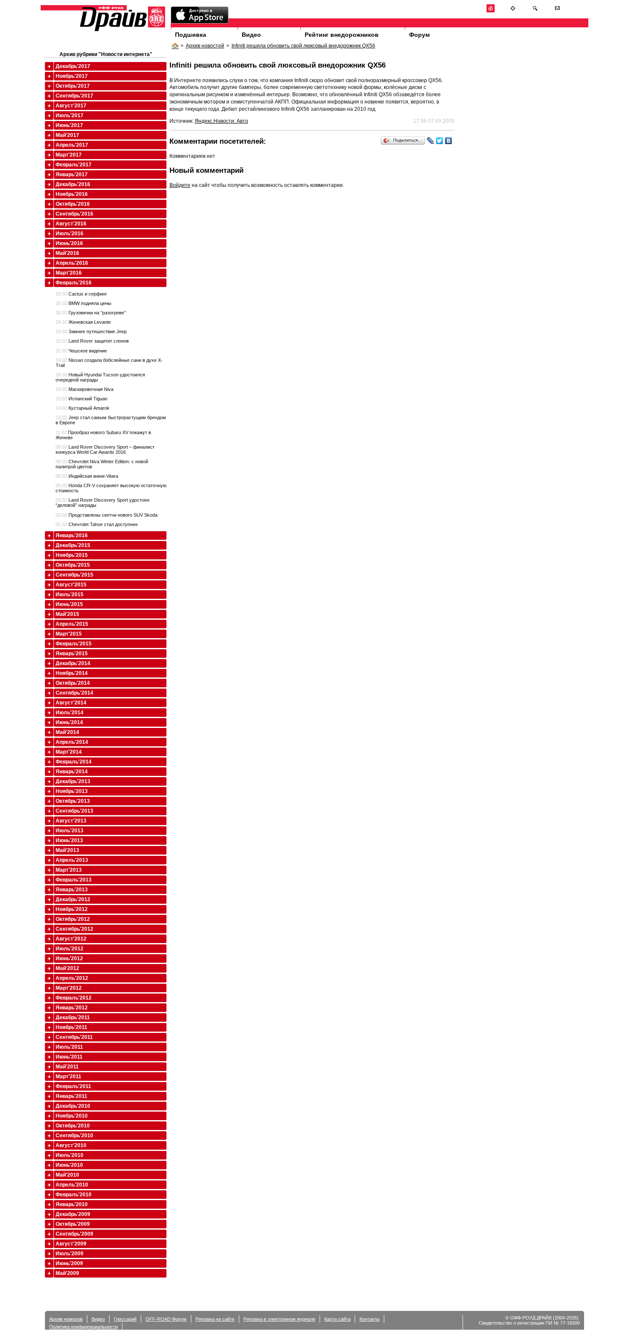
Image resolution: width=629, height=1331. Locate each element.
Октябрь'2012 (73, 919)
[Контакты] (557, 11)
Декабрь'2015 (73, 545)
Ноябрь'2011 (71, 1027)
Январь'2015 (72, 654)
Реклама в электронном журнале (279, 1319)
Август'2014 (71, 703)
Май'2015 (67, 614)
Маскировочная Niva (84, 389)
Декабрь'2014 (73, 663)
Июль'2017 (69, 115)
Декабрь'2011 (73, 1017)
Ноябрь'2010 (72, 1116)
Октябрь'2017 (73, 86)
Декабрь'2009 (73, 1214)
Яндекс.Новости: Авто (221, 121)
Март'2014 (69, 752)
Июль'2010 (69, 1155)
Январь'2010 (72, 1204)
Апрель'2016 (72, 263)
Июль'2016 (69, 234)
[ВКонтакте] (448, 140)
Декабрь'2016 (73, 184)
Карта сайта (337, 1319)
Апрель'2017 (72, 145)
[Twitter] (439, 140)
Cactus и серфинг (81, 293)
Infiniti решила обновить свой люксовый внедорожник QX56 (303, 46)
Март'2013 (69, 870)
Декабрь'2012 (73, 899)
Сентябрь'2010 (74, 1136)
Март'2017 (69, 155)
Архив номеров (66, 1319)
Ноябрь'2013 (72, 791)
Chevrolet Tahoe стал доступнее (97, 524)
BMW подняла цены (83, 303)
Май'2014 (67, 732)
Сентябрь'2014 (74, 693)
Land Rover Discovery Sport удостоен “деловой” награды (102, 502)
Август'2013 (71, 821)
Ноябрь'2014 (72, 673)
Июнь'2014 (69, 722)
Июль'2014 (69, 713)
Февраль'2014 (74, 762)
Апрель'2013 (72, 860)
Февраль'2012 (74, 998)
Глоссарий (125, 1319)
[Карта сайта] (513, 11)
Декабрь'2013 (73, 781)
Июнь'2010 (69, 1165)
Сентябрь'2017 (74, 96)
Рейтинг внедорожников (342, 34)
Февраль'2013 (74, 880)
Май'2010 (67, 1175)
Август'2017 (71, 106)
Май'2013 (67, 850)
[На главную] (491, 11)
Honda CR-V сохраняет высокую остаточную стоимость (111, 488)
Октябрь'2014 (73, 683)
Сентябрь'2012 (74, 929)
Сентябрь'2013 (74, 811)
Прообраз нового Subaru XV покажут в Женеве (103, 435)
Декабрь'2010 (73, 1106)
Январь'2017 (72, 174)
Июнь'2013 (69, 840)
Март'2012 (69, 988)
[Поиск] (535, 11)
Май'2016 (67, 253)
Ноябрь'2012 (72, 909)
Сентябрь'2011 (74, 1037)
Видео (251, 34)
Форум (419, 34)
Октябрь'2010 (73, 1126)
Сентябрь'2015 (74, 575)
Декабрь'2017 (73, 66)
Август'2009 (71, 1244)
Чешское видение (81, 350)
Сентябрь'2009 (74, 1234)
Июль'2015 (69, 594)
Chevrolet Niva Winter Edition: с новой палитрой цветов (102, 464)
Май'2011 (67, 1067)
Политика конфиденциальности (83, 1326)
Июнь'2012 (69, 958)
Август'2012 (71, 939)
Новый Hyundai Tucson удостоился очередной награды (100, 377)
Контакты (369, 1319)
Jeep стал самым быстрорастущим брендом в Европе (111, 420)
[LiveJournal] (430, 140)
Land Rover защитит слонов (92, 340)
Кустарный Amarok (83, 408)
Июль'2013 (69, 831)
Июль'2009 (69, 1254)
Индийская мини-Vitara (87, 476)
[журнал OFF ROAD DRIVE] (121, 30)
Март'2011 (68, 1077)
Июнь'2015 (69, 604)
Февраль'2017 (74, 165)
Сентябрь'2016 (74, 214)
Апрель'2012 (72, 978)
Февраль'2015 (74, 644)
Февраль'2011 (73, 1086)
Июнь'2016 (69, 243)
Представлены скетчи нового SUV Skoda (106, 515)
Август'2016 (71, 224)
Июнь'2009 (69, 1263)
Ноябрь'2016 (72, 194)
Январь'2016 (72, 535)
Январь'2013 (72, 890)
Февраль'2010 (74, 1195)
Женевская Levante (83, 322)
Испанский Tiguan (81, 398)
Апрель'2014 (72, 742)
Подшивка (190, 34)
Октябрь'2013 (73, 801)
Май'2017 (67, 135)
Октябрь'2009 (73, 1224)
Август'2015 (71, 585)
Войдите (179, 185)
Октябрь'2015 (73, 565)
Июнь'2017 (69, 125)
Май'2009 (67, 1273)
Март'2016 (69, 273)
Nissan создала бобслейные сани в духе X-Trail (109, 363)
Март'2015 (69, 634)
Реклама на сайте (215, 1319)
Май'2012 (67, 968)
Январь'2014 (72, 772)
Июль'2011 (69, 1047)
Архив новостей (205, 46)
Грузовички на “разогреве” (91, 312)
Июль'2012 (69, 949)
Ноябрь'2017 (72, 76)
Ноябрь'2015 (72, 555)
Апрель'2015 (72, 624)
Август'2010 (71, 1145)
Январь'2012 (72, 1008)
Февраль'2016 (74, 283)
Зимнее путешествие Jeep (91, 331)
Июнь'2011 (69, 1057)
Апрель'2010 (72, 1185)
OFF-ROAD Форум (166, 1319)
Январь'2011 (71, 1096)
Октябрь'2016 (73, 204)
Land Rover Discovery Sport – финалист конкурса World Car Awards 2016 (105, 449)
